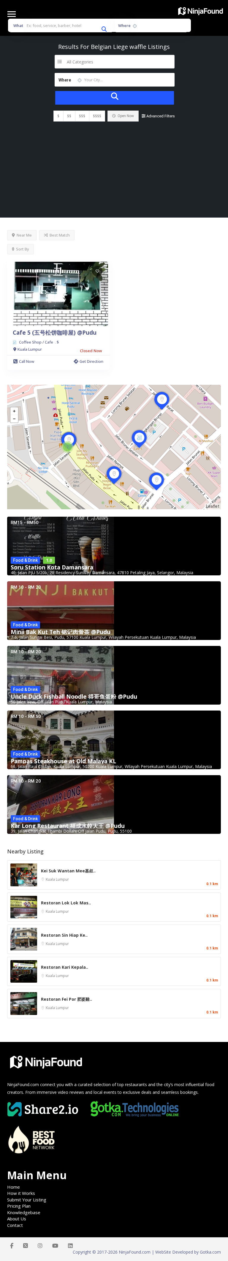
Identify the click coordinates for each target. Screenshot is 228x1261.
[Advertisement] (114, 173)
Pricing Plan (19, 1206)
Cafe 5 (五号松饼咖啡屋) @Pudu (54, 332)
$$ (69, 116)
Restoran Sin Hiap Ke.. (64, 935)
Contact (15, 1225)
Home (13, 1187)
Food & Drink (25, 560)
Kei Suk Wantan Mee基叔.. (68, 871)
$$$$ (97, 116)
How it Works (21, 1193)
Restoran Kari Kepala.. (64, 967)
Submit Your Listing (26, 1200)
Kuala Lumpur (57, 879)
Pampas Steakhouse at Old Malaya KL (63, 761)
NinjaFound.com (23, 1084)
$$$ (82, 116)
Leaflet (212, 506)
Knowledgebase (23, 1212)
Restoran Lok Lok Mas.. (66, 903)
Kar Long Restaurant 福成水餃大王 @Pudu (68, 825)
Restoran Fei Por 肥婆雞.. (66, 999)
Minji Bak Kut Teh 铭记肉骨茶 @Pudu (60, 632)
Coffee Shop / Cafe (36, 342)
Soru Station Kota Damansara (52, 567)
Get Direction (91, 361)
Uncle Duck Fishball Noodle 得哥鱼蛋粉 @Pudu (74, 696)
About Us (16, 1219)
